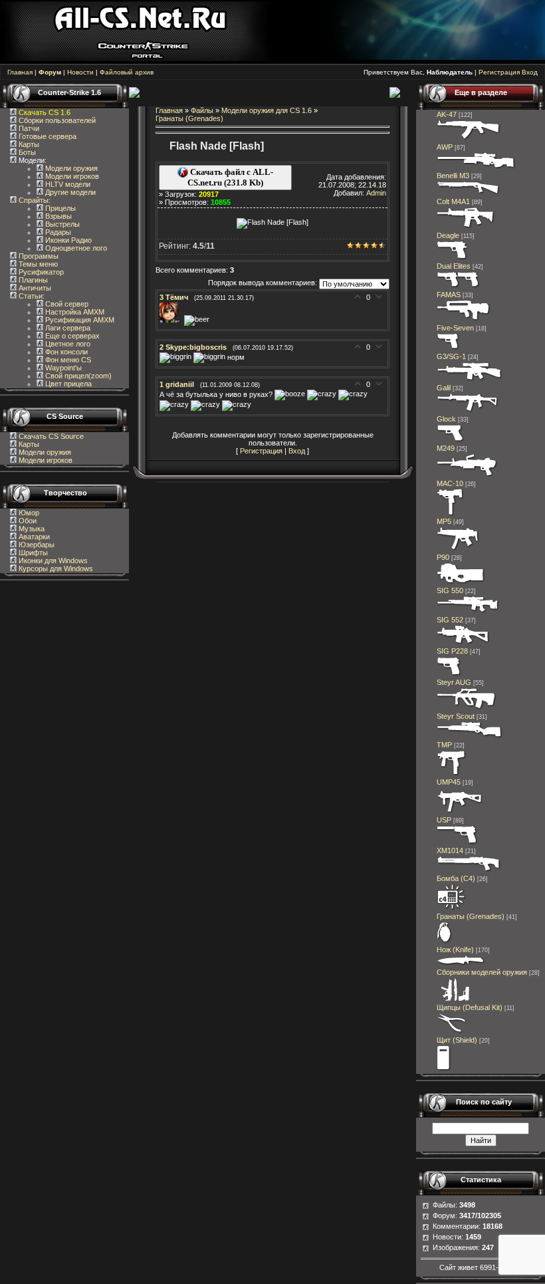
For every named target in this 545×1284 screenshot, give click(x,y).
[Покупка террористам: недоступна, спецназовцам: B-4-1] (463, 320)
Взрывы (57, 216)
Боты (26, 152)
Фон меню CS (67, 360)
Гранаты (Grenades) (189, 118)
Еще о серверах (71, 336)
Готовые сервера (46, 136)
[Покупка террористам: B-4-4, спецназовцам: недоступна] (463, 643)
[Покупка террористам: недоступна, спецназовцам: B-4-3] (466, 227)
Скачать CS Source (51, 436)
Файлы (202, 110)
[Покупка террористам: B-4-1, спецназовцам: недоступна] (468, 411)
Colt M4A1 (453, 201)
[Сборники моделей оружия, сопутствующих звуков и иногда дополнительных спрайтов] (453, 999)
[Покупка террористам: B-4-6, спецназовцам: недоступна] (469, 379)
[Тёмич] (172, 320)
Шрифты (32, 553)
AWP (445, 147)
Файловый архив (127, 72)
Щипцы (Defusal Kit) (469, 1007)
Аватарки (33, 537)
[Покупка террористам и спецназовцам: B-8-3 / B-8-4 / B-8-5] (445, 941)
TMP (444, 745)
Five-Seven (455, 328)
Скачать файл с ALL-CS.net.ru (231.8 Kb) (230, 177)
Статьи (30, 296)
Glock (446, 419)
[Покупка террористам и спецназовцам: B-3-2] (458, 549)
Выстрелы (61, 224)
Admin (376, 193)
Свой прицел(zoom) (77, 376)
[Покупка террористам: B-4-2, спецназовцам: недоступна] (469, 139)
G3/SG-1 (451, 356)
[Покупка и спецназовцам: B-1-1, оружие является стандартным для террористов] (451, 440)
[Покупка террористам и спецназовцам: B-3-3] (460, 812)
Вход (530, 72)
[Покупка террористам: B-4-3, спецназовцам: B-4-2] (470, 736)
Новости (80, 72)
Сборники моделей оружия (482, 972)
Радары (57, 232)
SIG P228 (452, 651)
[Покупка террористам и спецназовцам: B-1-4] (453, 258)
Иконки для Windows (52, 561)
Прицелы (59, 208)
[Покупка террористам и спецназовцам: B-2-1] (468, 193)
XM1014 (450, 850)
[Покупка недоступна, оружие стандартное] (461, 964)
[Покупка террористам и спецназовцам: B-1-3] (449, 674)
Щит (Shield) (457, 1040)
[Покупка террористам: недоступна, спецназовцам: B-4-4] (466, 708)
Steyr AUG (454, 682)
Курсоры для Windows (55, 569)
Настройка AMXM (73, 312)
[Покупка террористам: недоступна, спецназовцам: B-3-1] (452, 774)
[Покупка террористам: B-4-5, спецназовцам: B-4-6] (476, 167)
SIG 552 (450, 620)
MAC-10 (450, 483)
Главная (20, 72)
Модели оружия (70, 168)
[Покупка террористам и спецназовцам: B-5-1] (467, 475)
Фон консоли (65, 352)
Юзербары (35, 545)
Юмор (28, 513)
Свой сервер (65, 304)
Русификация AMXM (78, 320)
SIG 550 (450, 590)
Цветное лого (66, 344)
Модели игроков (71, 176)
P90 (443, 557)
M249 (446, 448)
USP (444, 820)
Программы (37, 256)
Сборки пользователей (57, 120)
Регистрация (499, 72)
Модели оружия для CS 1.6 (266, 110)
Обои (27, 521)
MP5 (444, 521)
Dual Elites (454, 266)
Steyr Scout (456, 716)
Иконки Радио (67, 240)
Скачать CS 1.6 (44, 112)
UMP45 (449, 782)
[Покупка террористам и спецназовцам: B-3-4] (461, 582)
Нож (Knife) (455, 950)
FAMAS (449, 295)
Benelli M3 (453, 176)
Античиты (34, 288)
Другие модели (69, 192)
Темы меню (37, 264)
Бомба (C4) (456, 878)
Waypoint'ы (62, 368)
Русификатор (40, 272)
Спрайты (33, 200)
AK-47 (447, 114)
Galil (444, 388)
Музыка (31, 529)
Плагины (32, 280)
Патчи (28, 128)
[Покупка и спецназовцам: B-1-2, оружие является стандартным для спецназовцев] (457, 842)
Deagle (448, 235)
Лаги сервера (66, 328)
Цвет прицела (67, 384)
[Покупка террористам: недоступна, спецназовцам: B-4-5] (468, 611)
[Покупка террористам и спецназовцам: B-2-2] (469, 870)
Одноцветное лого (75, 248)
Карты (28, 144)
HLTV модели (66, 184)
